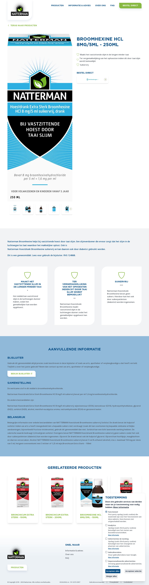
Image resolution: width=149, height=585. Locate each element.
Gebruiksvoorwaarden (96, 582)
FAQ (67, 558)
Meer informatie (121, 507)
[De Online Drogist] (92, 79)
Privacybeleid (114, 582)
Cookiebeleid (128, 582)
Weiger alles (111, 576)
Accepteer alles (112, 571)
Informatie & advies (74, 550)
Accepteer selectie (133, 571)
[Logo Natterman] (19, 10)
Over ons (69, 554)
